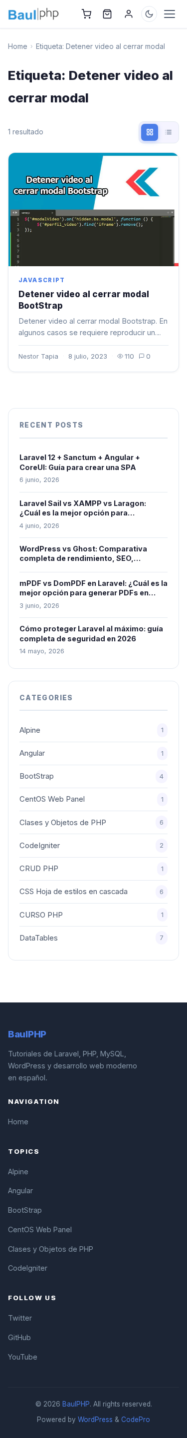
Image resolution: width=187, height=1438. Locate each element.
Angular (91, 753)
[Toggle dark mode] (149, 14)
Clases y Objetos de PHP (91, 822)
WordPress (95, 1420)
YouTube (22, 1357)
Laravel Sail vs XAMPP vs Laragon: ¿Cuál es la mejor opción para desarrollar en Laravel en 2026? (82, 508)
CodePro (135, 1420)
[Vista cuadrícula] (149, 132)
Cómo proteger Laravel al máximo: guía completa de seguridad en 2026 (91, 633)
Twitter (20, 1318)
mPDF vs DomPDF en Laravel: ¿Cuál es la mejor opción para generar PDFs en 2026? (93, 588)
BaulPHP (76, 1404)
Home (17, 46)
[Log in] (128, 13)
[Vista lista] (168, 132)
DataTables (91, 938)
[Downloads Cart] (107, 14)
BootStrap (91, 776)
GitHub (19, 1337)
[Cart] (86, 14)
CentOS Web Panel (91, 799)
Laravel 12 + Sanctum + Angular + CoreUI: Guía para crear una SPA (79, 462)
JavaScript (41, 280)
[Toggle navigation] (169, 14)
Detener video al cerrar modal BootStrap (83, 300)
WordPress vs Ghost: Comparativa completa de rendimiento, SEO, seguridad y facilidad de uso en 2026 (87, 553)
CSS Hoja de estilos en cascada (91, 891)
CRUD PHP (91, 868)
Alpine (91, 730)
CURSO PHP (91, 915)
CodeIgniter (91, 845)
